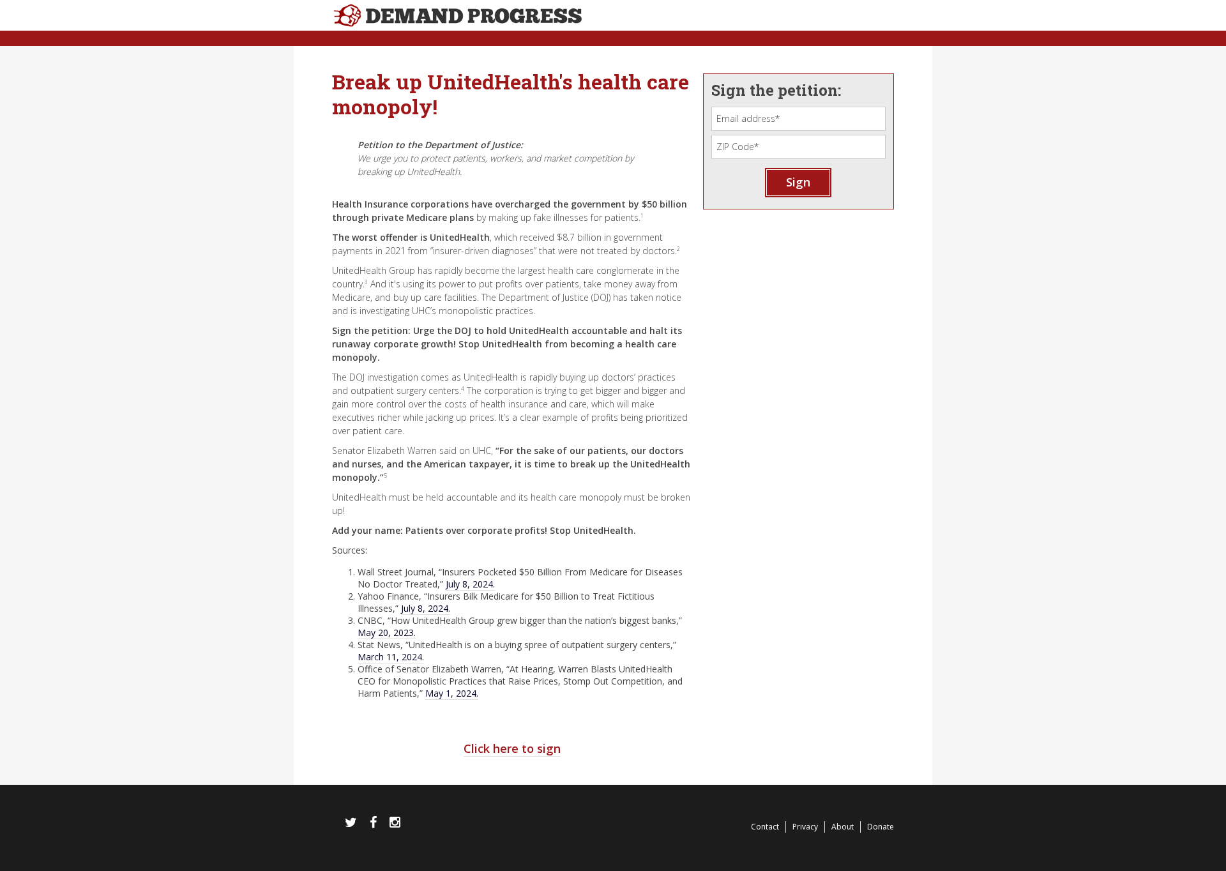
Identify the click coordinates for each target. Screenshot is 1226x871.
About (842, 826)
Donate (880, 826)
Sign (798, 182)
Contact (765, 826)
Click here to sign (512, 748)
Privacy (805, 826)
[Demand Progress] (613, 22)
